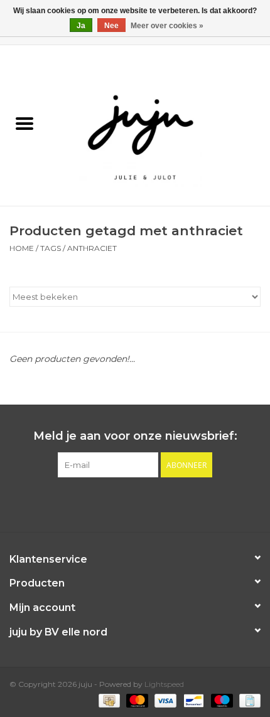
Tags (50, 248)
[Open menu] (24, 122)
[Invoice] (248, 699)
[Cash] (108, 699)
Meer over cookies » (167, 25)
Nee (111, 25)
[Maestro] (221, 699)
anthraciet (92, 248)
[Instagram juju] (146, 503)
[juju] (159, 124)
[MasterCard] (136, 699)
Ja (81, 25)
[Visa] (164, 699)
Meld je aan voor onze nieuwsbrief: (135, 436)
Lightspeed (164, 684)
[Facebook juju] (124, 503)
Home (21, 248)
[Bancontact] (192, 699)
